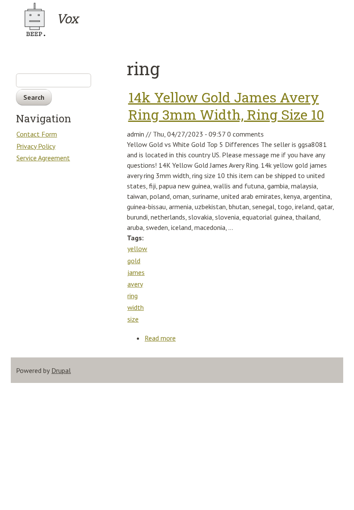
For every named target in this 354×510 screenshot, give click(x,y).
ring (132, 295)
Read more (161, 339)
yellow (137, 248)
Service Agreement (43, 157)
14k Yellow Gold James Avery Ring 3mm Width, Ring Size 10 (226, 106)
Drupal (61, 370)
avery (135, 284)
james (136, 272)
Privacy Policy (35, 146)
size (133, 319)
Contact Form (36, 134)
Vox (67, 18)
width (135, 307)
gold (133, 260)
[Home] (35, 19)
